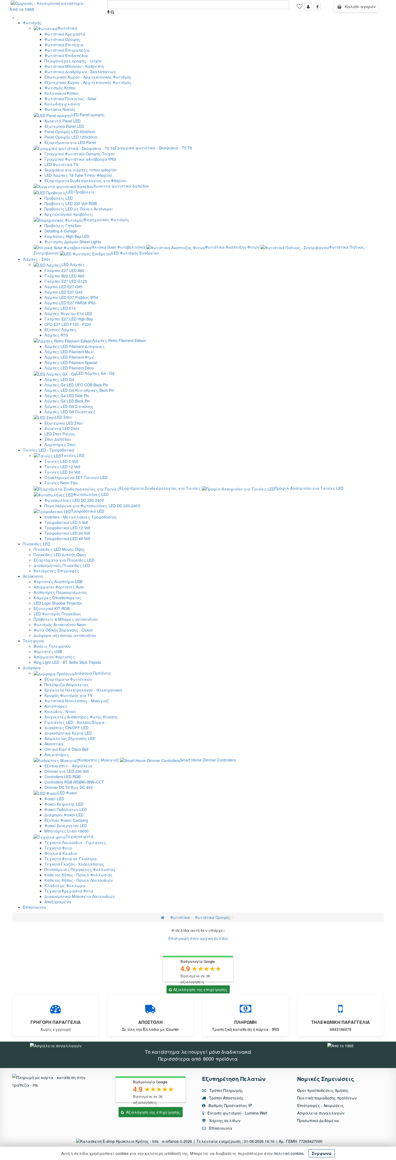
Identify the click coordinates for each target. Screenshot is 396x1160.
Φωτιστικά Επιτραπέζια (67, 50)
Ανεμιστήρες (56, 754)
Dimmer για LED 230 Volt (66, 771)
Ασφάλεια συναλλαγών (320, 1113)
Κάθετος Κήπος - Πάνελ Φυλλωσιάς (78, 874)
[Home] (162, 917)
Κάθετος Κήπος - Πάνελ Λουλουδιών (78, 880)
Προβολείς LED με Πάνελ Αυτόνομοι (78, 208)
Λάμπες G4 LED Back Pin (67, 401)
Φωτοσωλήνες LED (91, 494)
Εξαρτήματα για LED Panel (70, 142)
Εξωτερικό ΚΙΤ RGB (52, 608)
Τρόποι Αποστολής (226, 1098)
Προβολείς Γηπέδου (62, 225)
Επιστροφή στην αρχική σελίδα (198, 938)
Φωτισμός (32, 22)
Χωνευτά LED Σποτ (61, 428)
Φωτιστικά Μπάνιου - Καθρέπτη (74, 66)
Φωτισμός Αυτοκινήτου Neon (60, 624)
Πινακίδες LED (36, 543)
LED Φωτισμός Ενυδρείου (135, 253)
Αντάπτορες (55, 706)
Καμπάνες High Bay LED (66, 236)
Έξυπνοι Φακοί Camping (66, 820)
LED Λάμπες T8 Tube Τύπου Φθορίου (78, 175)
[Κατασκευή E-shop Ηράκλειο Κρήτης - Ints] (118, 1141)
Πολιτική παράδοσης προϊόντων (327, 1098)
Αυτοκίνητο (33, 576)
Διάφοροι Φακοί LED (64, 814)
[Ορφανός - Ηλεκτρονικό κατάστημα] (45, 2)
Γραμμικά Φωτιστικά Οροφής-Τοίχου (79, 153)
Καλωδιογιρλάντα (62, 104)
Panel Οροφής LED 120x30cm (71, 137)
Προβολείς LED (58, 198)
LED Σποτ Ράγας (59, 433)
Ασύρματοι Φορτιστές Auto (59, 587)
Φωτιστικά (67, 28)
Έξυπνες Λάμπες (60, 329)
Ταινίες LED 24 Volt (62, 472)
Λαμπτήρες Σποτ (60, 444)
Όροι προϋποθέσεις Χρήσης (323, 1090)
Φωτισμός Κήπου (59, 87)
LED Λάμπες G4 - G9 (95, 373)
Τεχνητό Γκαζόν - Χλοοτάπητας (74, 864)
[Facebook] (317, 6)
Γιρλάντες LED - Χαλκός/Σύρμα (74, 722)
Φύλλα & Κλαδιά (60, 853)
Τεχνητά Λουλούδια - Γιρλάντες (75, 842)
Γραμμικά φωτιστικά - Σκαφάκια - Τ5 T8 (153, 147)
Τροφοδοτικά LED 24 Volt (67, 533)
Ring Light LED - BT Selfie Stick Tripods (67, 662)
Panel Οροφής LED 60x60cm (69, 131)
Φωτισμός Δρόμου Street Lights (72, 241)
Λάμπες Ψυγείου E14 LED (68, 313)
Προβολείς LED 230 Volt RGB (70, 203)
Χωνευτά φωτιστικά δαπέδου (121, 186)
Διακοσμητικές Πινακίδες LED (62, 565)
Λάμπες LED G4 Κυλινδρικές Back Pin (79, 390)
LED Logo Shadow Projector (58, 603)
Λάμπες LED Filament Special (70, 362)
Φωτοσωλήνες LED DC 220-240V (74, 500)
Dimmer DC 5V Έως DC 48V (68, 787)
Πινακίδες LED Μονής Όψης (59, 549)
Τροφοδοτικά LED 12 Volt (67, 527)
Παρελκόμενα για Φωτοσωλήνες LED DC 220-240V (92, 505)
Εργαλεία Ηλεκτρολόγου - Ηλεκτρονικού (83, 690)
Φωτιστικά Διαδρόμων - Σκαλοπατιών (80, 71)
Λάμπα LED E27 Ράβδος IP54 (71, 297)
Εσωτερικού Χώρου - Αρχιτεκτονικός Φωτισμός (87, 77)
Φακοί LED (54, 798)
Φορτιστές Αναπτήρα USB (58, 581)
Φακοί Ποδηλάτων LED (65, 809)
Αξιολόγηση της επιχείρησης (200, 989)
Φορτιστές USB (48, 651)
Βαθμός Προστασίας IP (229, 1105)
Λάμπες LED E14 (60, 308)
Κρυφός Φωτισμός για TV (68, 695)
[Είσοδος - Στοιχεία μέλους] (308, 6)
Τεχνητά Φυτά (58, 848)
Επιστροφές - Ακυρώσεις (320, 1105)
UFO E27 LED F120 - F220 (67, 324)
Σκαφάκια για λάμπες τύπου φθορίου (80, 169)
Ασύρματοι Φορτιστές (54, 657)
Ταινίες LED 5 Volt (61, 461)
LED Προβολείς (80, 192)
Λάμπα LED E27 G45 (63, 292)
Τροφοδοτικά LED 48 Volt (67, 538)
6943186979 (340, 1029)
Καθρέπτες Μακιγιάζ (98, 760)
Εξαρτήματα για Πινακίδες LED (64, 560)
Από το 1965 (21, 9)
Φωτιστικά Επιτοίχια (64, 44)
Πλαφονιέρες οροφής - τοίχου (73, 61)
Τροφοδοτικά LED (87, 511)
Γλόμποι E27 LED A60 (64, 270)
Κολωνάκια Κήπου (61, 93)
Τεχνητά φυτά (79, 836)
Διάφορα (32, 667)
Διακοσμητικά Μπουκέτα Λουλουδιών (79, 896)
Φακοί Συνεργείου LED (65, 825)
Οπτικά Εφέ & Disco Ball (66, 749)
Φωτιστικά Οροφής (62, 39)
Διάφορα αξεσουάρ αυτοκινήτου (65, 635)
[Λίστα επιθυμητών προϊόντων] (300, 8)
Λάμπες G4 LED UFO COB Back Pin (76, 384)
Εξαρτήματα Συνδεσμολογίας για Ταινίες (160, 488)
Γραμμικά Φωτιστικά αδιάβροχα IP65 (80, 159)
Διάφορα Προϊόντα (92, 673)
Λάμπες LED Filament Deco (69, 368)
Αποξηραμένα (57, 901)
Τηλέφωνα (33, 640)
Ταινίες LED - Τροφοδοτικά (48, 450)
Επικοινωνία (34, 907)
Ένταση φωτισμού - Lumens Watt (237, 1113)
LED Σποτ (63, 417)
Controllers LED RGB (62, 776)
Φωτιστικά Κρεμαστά (64, 34)
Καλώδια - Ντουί (60, 711)
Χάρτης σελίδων (224, 1120)
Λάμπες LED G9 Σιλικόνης (68, 406)
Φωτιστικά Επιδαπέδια (66, 55)
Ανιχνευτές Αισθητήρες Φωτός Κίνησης (81, 717)
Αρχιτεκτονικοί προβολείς (68, 214)
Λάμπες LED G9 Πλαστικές (69, 411)
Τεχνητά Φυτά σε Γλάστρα (70, 858)
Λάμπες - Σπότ (36, 259)
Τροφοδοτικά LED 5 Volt (66, 522)
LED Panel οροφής (88, 114)
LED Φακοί (67, 792)
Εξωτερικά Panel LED (64, 126)
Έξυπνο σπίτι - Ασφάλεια (68, 765)
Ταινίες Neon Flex (61, 482)
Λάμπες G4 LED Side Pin (66, 395)
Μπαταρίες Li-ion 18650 (66, 831)
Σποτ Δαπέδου (57, 439)
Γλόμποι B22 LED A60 (64, 275)
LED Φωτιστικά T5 (61, 164)
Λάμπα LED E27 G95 (63, 286)
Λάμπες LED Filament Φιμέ (69, 357)
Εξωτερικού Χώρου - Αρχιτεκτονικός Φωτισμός (87, 82)
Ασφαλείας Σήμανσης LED (69, 738)
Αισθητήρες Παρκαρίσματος (60, 592)
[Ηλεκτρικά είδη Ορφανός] (340, 1045)
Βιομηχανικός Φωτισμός (106, 219)
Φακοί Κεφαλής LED (63, 804)
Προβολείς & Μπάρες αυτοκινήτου (66, 619)
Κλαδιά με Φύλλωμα (64, 885)
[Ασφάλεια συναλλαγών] (55, 1045)
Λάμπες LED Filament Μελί (69, 351)
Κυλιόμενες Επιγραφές (56, 570)
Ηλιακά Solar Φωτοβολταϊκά (118, 247)
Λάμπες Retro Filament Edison (119, 340)
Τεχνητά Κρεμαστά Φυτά (68, 891)
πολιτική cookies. (289, 1153)
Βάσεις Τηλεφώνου (52, 646)
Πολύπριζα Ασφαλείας (66, 684)
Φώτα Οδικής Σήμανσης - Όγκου (63, 630)
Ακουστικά (54, 743)
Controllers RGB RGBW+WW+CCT (74, 782)
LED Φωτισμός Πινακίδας (57, 613)
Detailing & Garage (60, 231)
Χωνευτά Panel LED (62, 121)
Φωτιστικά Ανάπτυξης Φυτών (232, 247)
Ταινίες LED (72, 455)
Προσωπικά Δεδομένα (318, 1120)
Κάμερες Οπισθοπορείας (58, 597)
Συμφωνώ (321, 1153)
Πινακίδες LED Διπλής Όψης (60, 554)
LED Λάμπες (73, 264)
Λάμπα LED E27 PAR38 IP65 (70, 302)
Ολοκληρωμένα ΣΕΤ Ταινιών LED (75, 477)
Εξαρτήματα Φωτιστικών (68, 679)
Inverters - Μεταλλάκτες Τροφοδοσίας (80, 517)
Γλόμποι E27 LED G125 (65, 281)
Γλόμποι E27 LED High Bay (68, 319)
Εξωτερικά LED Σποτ (63, 423)
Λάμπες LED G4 (59, 379)
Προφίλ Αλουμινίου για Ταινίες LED (309, 488)
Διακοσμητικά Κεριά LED (68, 733)
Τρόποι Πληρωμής (225, 1090)
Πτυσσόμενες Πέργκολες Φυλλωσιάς (79, 869)
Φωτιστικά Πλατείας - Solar (70, 98)
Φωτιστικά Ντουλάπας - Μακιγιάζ (76, 700)
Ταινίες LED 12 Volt (62, 466)
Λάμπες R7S (56, 335)
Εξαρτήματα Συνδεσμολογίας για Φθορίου (85, 180)
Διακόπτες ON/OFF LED (66, 727)
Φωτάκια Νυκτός (59, 109)
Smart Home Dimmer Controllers (208, 760)
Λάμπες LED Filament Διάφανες (74, 346)
